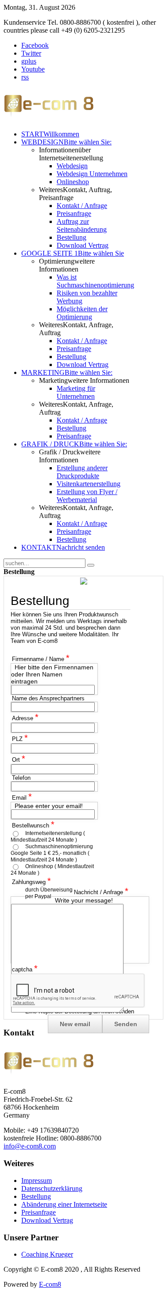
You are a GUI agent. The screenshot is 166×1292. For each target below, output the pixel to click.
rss (25, 77)
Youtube (33, 69)
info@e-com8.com (30, 1146)
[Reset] (90, 565)
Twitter (31, 53)
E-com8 (50, 1284)
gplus (28, 61)
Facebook (35, 45)
